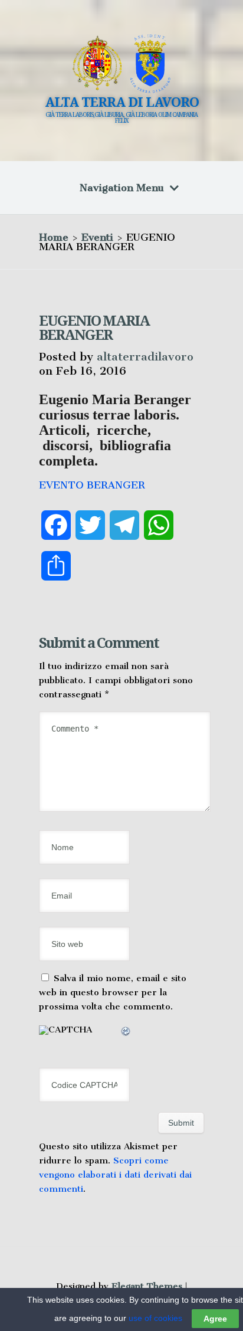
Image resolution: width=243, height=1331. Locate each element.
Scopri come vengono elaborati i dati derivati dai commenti (115, 1174)
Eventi (97, 237)
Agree (215, 1318)
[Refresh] (126, 1033)
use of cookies (155, 1318)
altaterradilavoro (145, 356)
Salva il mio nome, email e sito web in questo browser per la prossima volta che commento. (112, 992)
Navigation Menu (122, 188)
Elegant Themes (146, 1286)
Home (53, 237)
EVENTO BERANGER (92, 485)
